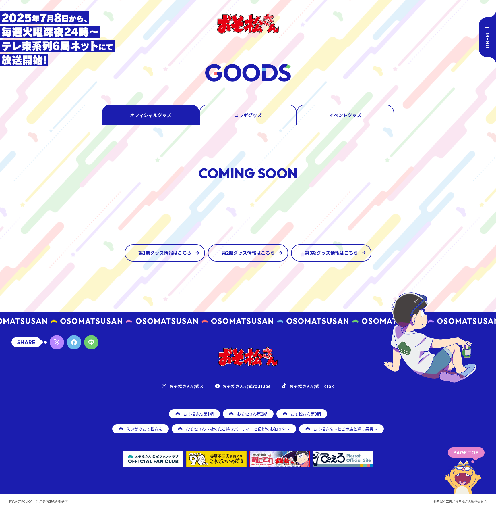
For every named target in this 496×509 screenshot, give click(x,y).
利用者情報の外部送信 (52, 501)
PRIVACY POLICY (20, 501)
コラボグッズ (248, 115)
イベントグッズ (345, 115)
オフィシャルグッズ (150, 115)
